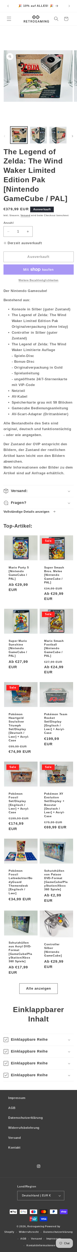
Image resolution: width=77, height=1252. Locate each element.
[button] (9, 19)
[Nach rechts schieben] (72, 136)
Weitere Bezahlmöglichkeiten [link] (38, 280)
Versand (25, 215)
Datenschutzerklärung (25, 1117)
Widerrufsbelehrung (23, 1127)
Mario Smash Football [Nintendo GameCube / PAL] (54, 648)
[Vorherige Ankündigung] (8, 5)
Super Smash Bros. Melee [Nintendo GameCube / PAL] (54, 575)
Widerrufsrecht (29, 1232)
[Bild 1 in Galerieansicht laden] (19, 135)
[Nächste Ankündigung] (69, 5)
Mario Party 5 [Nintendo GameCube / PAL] (19, 573)
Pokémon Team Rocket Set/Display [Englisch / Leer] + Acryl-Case (55, 724)
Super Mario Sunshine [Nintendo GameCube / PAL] (18, 648)
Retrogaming (35, 1226)
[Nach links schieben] (4, 136)
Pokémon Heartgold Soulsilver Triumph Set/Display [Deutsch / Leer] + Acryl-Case (19, 727)
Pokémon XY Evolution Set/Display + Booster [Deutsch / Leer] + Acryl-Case (54, 805)
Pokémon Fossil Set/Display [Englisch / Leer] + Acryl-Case (19, 803)
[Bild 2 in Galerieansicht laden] (38, 135)
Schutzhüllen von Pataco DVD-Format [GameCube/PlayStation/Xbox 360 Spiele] (56, 880)
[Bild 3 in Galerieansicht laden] (58, 135)
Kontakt (14, 1147)
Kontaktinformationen (40, 1245)
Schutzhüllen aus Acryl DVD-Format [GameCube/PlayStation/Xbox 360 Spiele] (20, 952)
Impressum (16, 1098)
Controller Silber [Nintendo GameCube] (53, 950)
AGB (12, 1108)
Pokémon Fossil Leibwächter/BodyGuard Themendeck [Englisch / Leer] (21, 882)
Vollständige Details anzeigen (27, 511)
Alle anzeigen (38, 988)
